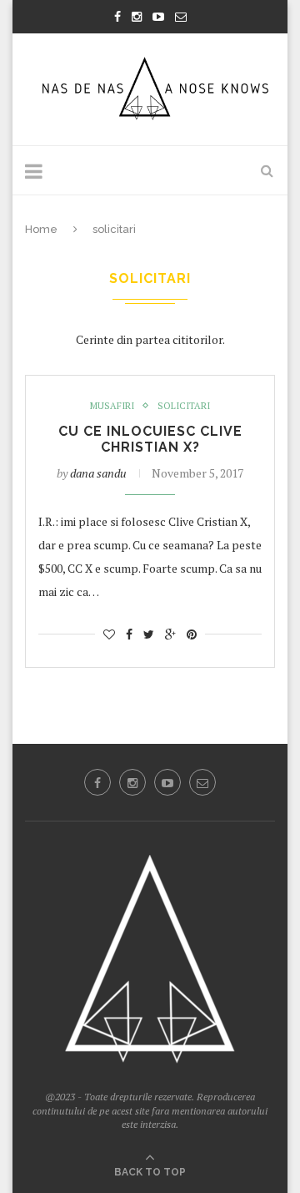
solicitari (184, 406)
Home (41, 229)
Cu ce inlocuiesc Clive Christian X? (150, 439)
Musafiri (112, 406)
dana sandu (98, 473)
